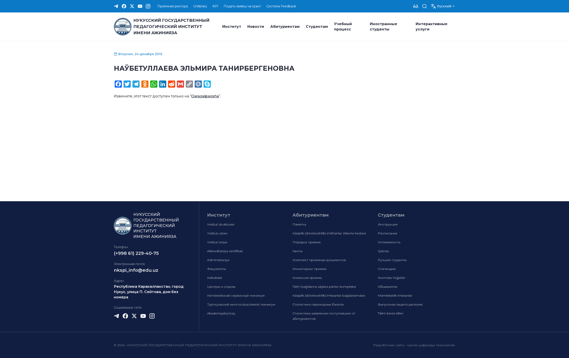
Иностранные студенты (383, 26)
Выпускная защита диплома (400, 304)
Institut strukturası (220, 224)
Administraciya (218, 260)
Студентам (317, 26)
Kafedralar (214, 278)
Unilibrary (200, 6)
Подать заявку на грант (242, 6)
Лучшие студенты (392, 260)
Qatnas (383, 251)
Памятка (299, 224)
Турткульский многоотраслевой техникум (241, 304)
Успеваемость (389, 242)
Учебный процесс (343, 26)
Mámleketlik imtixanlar (395, 296)
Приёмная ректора (172, 6)
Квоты (298, 251)
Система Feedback (281, 6)
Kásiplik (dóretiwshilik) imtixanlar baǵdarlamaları (329, 296)
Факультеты (216, 269)
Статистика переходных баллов (318, 304)
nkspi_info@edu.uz (136, 270)
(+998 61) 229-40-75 (136, 253)
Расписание (387, 233)
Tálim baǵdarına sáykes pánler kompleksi (324, 287)
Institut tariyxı (217, 242)
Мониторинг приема (309, 269)
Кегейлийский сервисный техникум (235, 296)
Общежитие (387, 287)
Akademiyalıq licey (221, 313)
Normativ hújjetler (391, 278)
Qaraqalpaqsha (205, 96)
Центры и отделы (221, 287)
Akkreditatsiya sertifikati (225, 251)
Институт (231, 26)
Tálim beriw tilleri (390, 313)
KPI (215, 6)
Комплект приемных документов (319, 260)
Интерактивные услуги (431, 26)
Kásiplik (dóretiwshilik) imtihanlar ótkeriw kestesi (329, 233)
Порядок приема (307, 242)
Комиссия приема (307, 278)
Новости (255, 26)
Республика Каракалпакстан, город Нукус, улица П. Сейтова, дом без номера (149, 291)
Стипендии (387, 269)
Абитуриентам (285, 26)
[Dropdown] (415, 6)
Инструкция (387, 224)
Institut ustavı (217, 233)
